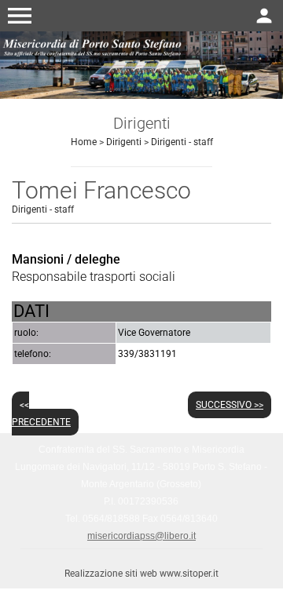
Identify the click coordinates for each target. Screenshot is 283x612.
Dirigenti (124, 142)
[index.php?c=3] (141, 63)
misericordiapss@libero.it (141, 535)
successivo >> (229, 404)
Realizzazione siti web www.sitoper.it (141, 573)
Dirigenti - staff (182, 142)
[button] (19, 15)
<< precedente (41, 413)
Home (84, 142)
